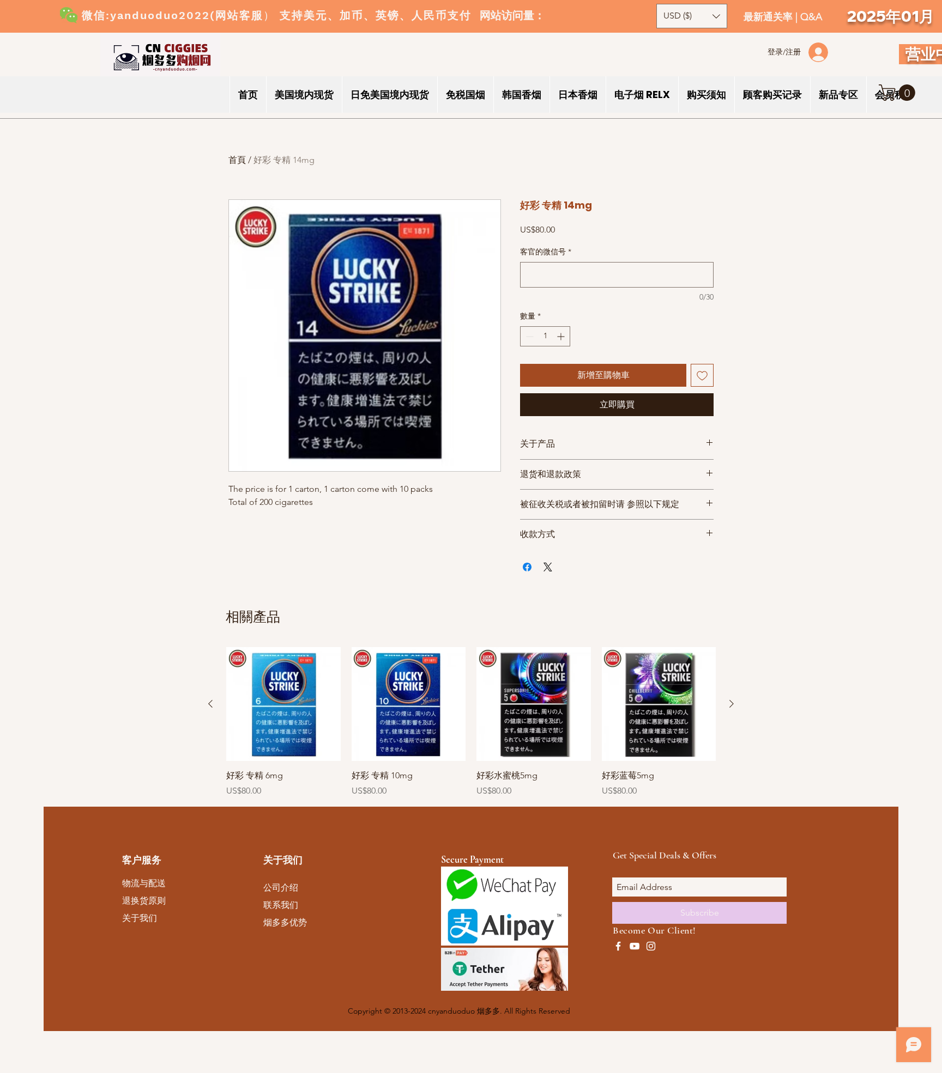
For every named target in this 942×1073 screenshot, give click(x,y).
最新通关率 (769, 17)
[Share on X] (547, 567)
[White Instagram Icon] (651, 946)
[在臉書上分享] (527, 567)
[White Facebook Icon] (618, 946)
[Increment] (562, 336)
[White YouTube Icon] (635, 946)
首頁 (237, 160)
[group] (471, 722)
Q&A (811, 17)
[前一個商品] (210, 703)
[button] (899, 92)
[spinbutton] (545, 336)
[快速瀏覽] (283, 704)
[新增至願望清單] (702, 375)
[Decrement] (528, 336)
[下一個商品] (731, 703)
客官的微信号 (545, 252)
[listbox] (691, 16)
